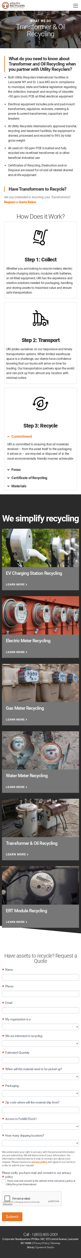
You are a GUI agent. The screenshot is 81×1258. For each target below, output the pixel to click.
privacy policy (39, 1162)
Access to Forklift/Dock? (19, 1119)
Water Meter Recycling (26, 775)
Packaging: (10, 1086)
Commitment (21, 436)
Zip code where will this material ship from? (30, 1103)
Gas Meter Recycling (25, 708)
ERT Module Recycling (26, 910)
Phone (7, 986)
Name (7, 970)
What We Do (40, 21)
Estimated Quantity (15, 1053)
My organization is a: (16, 1019)
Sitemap (55, 1243)
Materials (18, 486)
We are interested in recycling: (22, 1036)
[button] (40, 436)
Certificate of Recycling (29, 478)
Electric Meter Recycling (28, 640)
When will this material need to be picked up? (32, 1069)
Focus (16, 470)
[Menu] (75, 5)
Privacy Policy (41, 1243)
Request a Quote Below (20, 202)
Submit (12, 1216)
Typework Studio (44, 1247)
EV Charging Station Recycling (34, 573)
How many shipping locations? (23, 1136)
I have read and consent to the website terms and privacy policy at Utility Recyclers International (40, 1182)
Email (7, 1003)
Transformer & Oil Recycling (31, 843)
